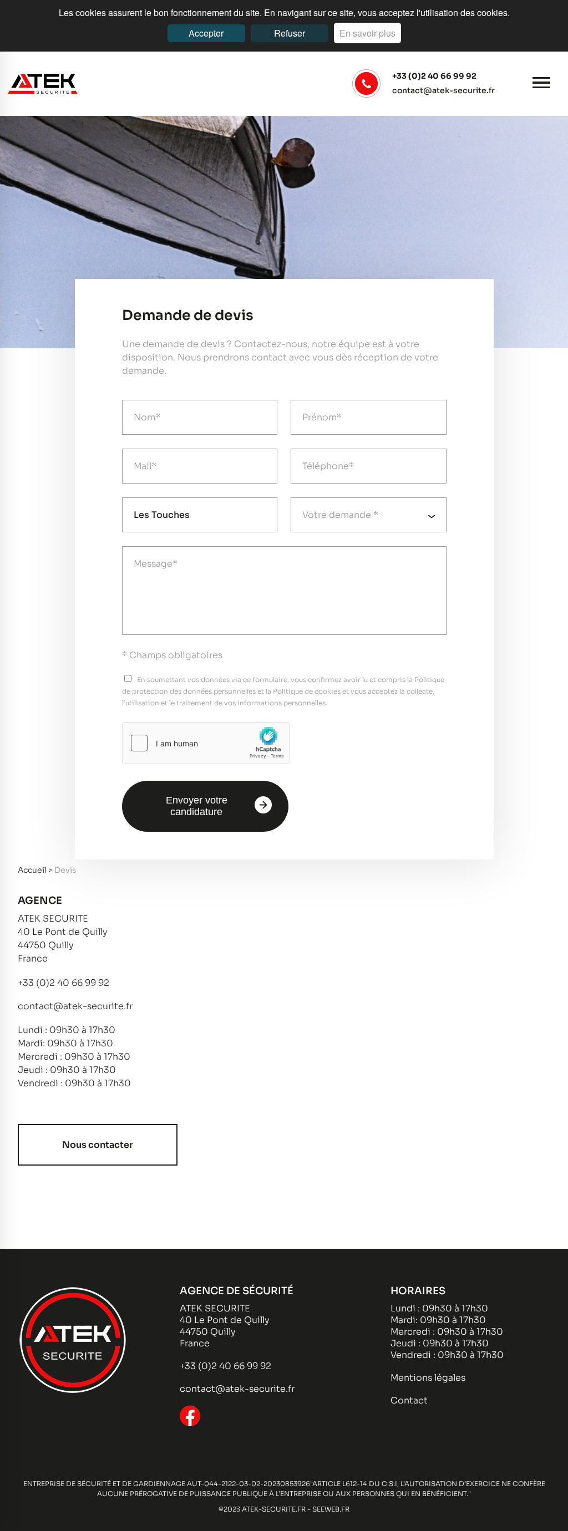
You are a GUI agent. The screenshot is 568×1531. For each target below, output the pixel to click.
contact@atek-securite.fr (443, 90)
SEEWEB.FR (330, 1509)
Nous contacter (97, 1145)
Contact (409, 1400)
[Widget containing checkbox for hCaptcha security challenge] (206, 743)
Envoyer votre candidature (196, 806)
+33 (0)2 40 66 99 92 (434, 76)
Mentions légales (427, 1378)
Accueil (33, 870)
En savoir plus (367, 33)
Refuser (289, 33)
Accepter (206, 33)
